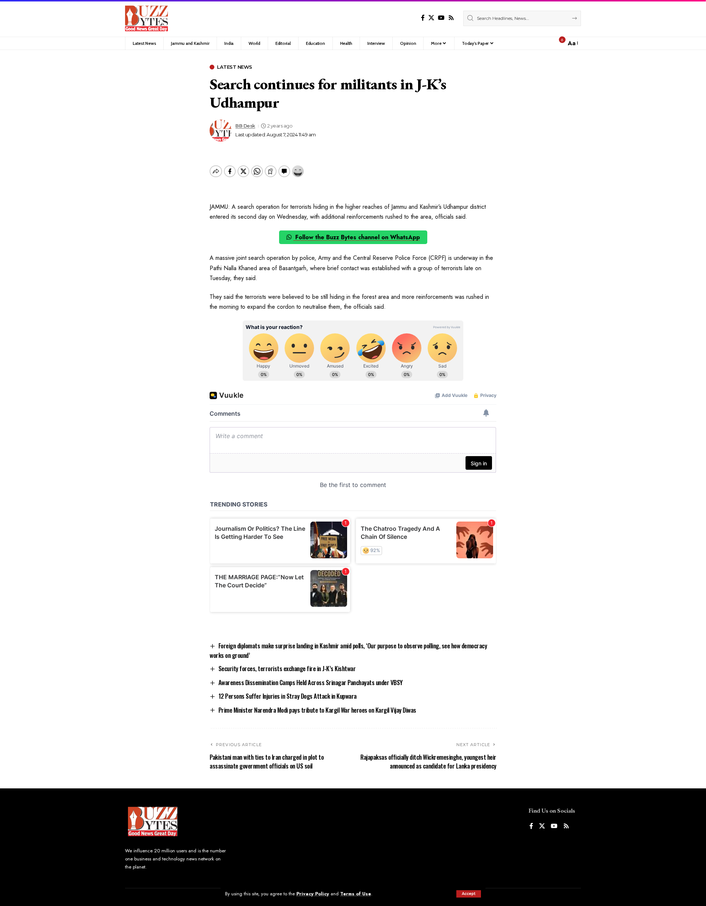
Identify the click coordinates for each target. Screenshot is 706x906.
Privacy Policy (312, 893)
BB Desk (245, 126)
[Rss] (451, 18)
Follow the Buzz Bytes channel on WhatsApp (356, 237)
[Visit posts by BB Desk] (221, 130)
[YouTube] (441, 18)
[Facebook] (423, 18)
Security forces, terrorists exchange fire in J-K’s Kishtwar (287, 668)
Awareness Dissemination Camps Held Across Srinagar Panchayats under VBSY (310, 682)
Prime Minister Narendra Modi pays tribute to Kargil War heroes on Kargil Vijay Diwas (317, 710)
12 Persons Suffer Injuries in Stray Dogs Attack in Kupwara (287, 696)
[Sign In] (545, 43)
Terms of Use (355, 893)
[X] (431, 18)
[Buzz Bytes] (146, 18)
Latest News (234, 67)
